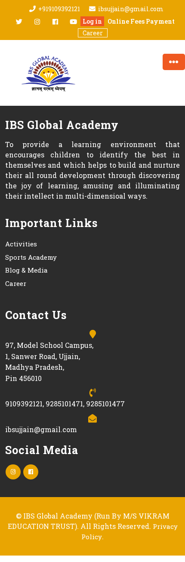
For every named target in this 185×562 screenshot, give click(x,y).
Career (93, 33)
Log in (92, 21)
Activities (21, 244)
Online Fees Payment (141, 21)
